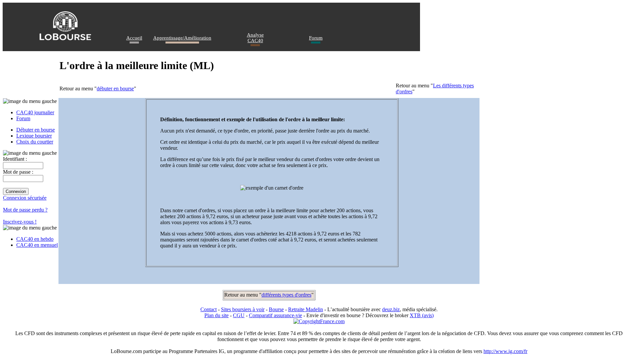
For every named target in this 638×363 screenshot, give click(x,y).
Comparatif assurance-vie (275, 315)
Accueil (134, 38)
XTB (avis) (422, 315)
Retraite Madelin (305, 309)
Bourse (276, 309)
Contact (208, 309)
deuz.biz (391, 309)
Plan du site (216, 315)
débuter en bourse (115, 88)
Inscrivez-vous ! (20, 222)
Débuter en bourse (35, 130)
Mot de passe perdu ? (25, 210)
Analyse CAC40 (255, 37)
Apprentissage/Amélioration (182, 38)
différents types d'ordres (286, 295)
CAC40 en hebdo (34, 239)
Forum (316, 38)
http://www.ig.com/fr (505, 351)
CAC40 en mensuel (37, 245)
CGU (239, 315)
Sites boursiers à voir (243, 309)
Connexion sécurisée (25, 198)
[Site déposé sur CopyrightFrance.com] (319, 321)
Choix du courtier (34, 141)
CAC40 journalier (35, 112)
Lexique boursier (34, 135)
